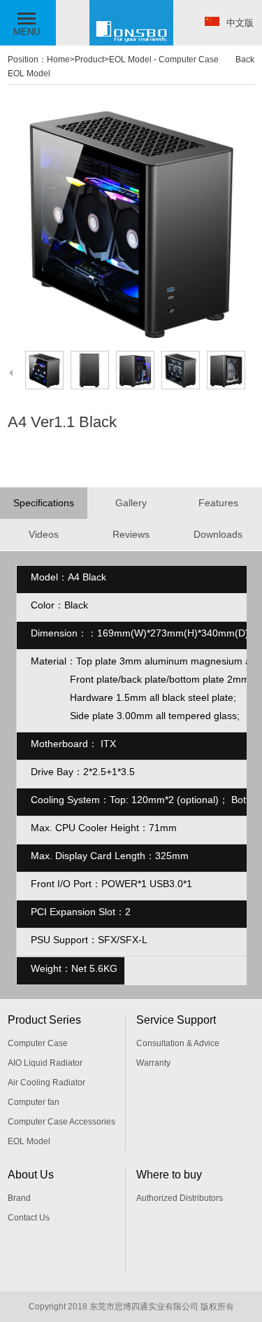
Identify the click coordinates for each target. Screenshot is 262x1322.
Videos (44, 534)
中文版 (240, 23)
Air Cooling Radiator (46, 1082)
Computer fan (33, 1102)
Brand (19, 1198)
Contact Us (29, 1218)
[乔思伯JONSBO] (131, 43)
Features (218, 502)
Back (244, 59)
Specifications (43, 502)
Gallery (131, 502)
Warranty (153, 1063)
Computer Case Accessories (61, 1122)
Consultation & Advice (177, 1043)
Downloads (218, 534)
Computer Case (38, 1043)
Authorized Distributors (179, 1198)
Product (89, 59)
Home (58, 59)
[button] (28, 23)
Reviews (131, 534)
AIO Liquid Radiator (45, 1063)
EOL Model (130, 59)
